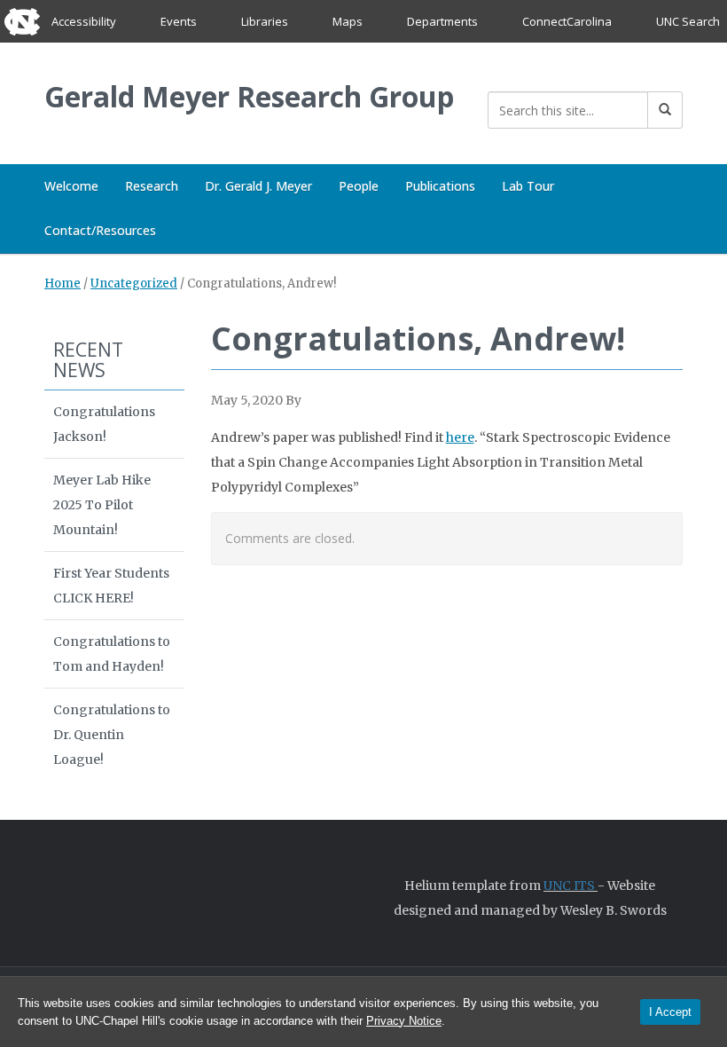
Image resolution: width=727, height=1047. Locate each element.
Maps (347, 21)
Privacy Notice (404, 1020)
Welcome (71, 185)
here (460, 437)
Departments (442, 21)
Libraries (264, 21)
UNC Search (688, 21)
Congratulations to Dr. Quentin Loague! (111, 735)
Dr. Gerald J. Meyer (258, 185)
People (359, 185)
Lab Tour (528, 185)
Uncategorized (133, 283)
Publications (440, 185)
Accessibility (83, 21)
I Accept (670, 1012)
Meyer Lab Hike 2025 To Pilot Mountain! (102, 505)
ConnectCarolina (567, 21)
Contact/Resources (100, 230)
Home (62, 283)
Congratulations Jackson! (104, 424)
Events (178, 21)
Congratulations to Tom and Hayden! (111, 654)
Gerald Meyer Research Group (249, 96)
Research (151, 185)
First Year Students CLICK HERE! (111, 585)
